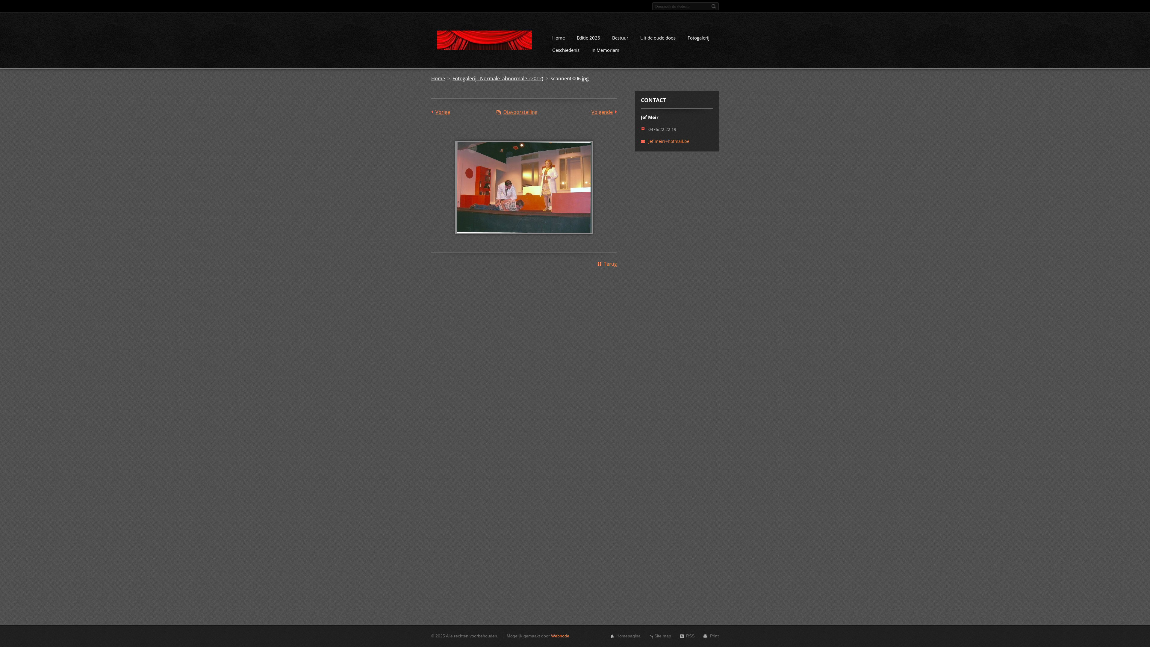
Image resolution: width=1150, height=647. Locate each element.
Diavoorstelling (520, 112)
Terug (610, 264)
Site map (662, 636)
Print (714, 636)
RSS (690, 636)
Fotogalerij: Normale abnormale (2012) (498, 78)
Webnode (560, 636)
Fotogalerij (698, 38)
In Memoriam (605, 50)
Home (558, 38)
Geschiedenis (565, 50)
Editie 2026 (588, 38)
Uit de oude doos (658, 38)
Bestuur (620, 38)
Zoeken (713, 6)
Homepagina (628, 636)
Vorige (442, 112)
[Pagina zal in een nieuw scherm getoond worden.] (524, 238)
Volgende (602, 112)
